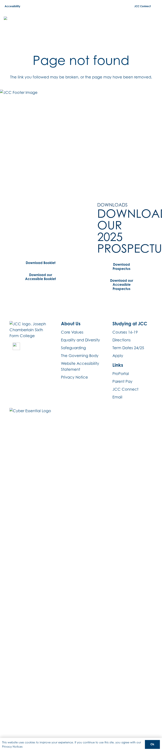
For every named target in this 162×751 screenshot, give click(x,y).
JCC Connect (125, 389)
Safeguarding (73, 348)
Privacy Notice (74, 377)
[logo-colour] (26, 23)
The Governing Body (80, 355)
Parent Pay (122, 381)
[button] (155, 23)
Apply (117, 355)
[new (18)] (16, 346)
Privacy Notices (12, 746)
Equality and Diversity (80, 340)
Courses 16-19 (125, 332)
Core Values (72, 332)
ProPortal (120, 373)
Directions (121, 340)
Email (117, 397)
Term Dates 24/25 (128, 348)
